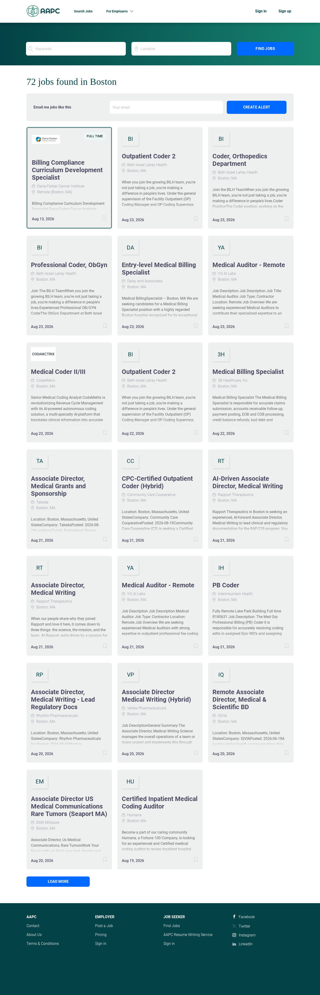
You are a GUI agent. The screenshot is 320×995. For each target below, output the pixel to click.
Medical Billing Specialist (248, 372)
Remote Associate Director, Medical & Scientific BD (239, 699)
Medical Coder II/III (58, 372)
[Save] (99, 219)
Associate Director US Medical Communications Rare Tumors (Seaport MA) (69, 806)
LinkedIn (246, 944)
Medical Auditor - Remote (248, 265)
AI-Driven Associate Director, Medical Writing (247, 482)
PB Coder (225, 585)
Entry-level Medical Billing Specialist (159, 268)
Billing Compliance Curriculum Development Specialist (67, 170)
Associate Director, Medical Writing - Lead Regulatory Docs (63, 699)
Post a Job (104, 926)
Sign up (285, 11)
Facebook (247, 917)
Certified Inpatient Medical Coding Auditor (159, 802)
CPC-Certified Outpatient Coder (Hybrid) (157, 482)
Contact (32, 926)
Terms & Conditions (42, 943)
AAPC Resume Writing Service (188, 934)
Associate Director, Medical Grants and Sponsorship (58, 486)
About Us (34, 934)
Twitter (244, 926)
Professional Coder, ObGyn (69, 265)
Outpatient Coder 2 (148, 156)
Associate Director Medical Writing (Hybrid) (156, 695)
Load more (58, 881)
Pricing (101, 934)
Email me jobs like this (52, 107)
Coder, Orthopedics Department (239, 160)
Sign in (261, 11)
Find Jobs (265, 48)
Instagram (247, 935)
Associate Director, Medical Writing (58, 588)
